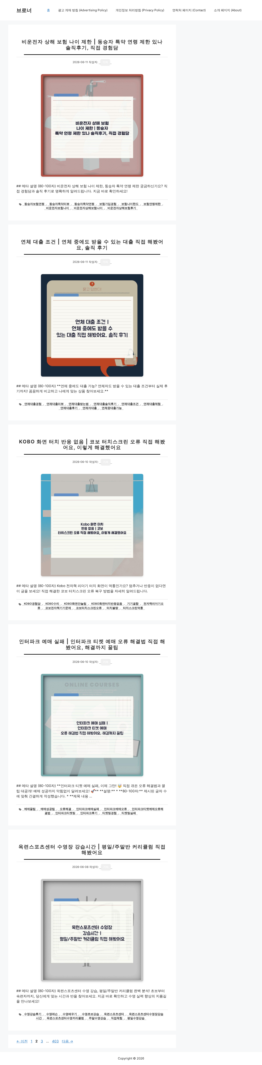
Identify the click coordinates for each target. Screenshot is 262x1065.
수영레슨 (52, 1014)
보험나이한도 (130, 204)
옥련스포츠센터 (114, 1014)
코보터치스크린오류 (89, 608)
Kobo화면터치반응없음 (106, 603)
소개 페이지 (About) (228, 10)
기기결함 (133, 603)
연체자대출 (89, 408)
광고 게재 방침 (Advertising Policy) (82, 10)
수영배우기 (70, 1014)
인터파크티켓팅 (65, 813)
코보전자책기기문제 (58, 608)
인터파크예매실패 (87, 809)
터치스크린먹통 (133, 608)
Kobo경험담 (32, 603)
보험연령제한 (152, 204)
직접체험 (116, 1018)
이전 (22, 1041)
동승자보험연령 (34, 204)
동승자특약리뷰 (59, 204)
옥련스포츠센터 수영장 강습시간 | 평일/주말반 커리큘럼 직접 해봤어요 (92, 850)
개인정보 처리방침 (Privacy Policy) (140, 10)
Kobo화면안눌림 (75, 603)
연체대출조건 (130, 403)
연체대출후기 (69, 408)
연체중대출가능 (112, 408)
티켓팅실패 (129, 813)
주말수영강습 (97, 1018)
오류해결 (65, 809)
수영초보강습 (90, 1014)
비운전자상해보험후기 (121, 208)
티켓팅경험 (109, 813)
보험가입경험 (107, 204)
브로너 (24, 10)
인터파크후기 (88, 813)
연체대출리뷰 (55, 403)
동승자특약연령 (84, 204)
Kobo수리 (52, 603)
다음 (67, 1041)
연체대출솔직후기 (105, 403)
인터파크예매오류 (115, 809)
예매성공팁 (48, 809)
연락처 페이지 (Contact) (189, 10)
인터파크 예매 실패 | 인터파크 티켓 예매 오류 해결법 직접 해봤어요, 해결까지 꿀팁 (92, 644)
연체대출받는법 (79, 403)
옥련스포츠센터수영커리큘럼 (65, 1018)
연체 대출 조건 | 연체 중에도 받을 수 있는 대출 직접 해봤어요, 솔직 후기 (92, 245)
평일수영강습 (136, 1018)
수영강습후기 (32, 1014)
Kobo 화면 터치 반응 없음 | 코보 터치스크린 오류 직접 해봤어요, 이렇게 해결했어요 (92, 445)
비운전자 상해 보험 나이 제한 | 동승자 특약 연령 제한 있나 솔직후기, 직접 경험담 (92, 45)
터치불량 (112, 608)
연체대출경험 (33, 403)
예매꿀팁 (30, 809)
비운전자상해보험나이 (88, 208)
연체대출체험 (152, 403)
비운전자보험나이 (57, 208)
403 (55, 1041)
